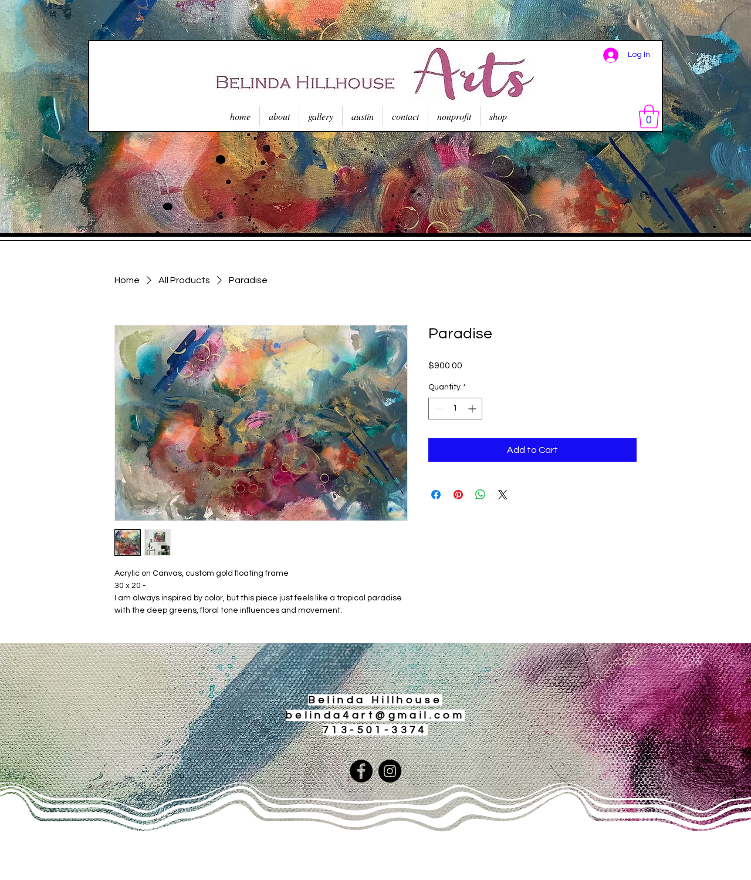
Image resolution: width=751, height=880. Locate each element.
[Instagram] (389, 771)
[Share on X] (503, 495)
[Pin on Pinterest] (458, 495)
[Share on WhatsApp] (480, 495)
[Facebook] (361, 771)
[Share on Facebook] (436, 495)
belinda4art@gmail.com (375, 715)
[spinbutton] (455, 408)
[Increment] (473, 408)
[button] (649, 116)
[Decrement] (437, 408)
